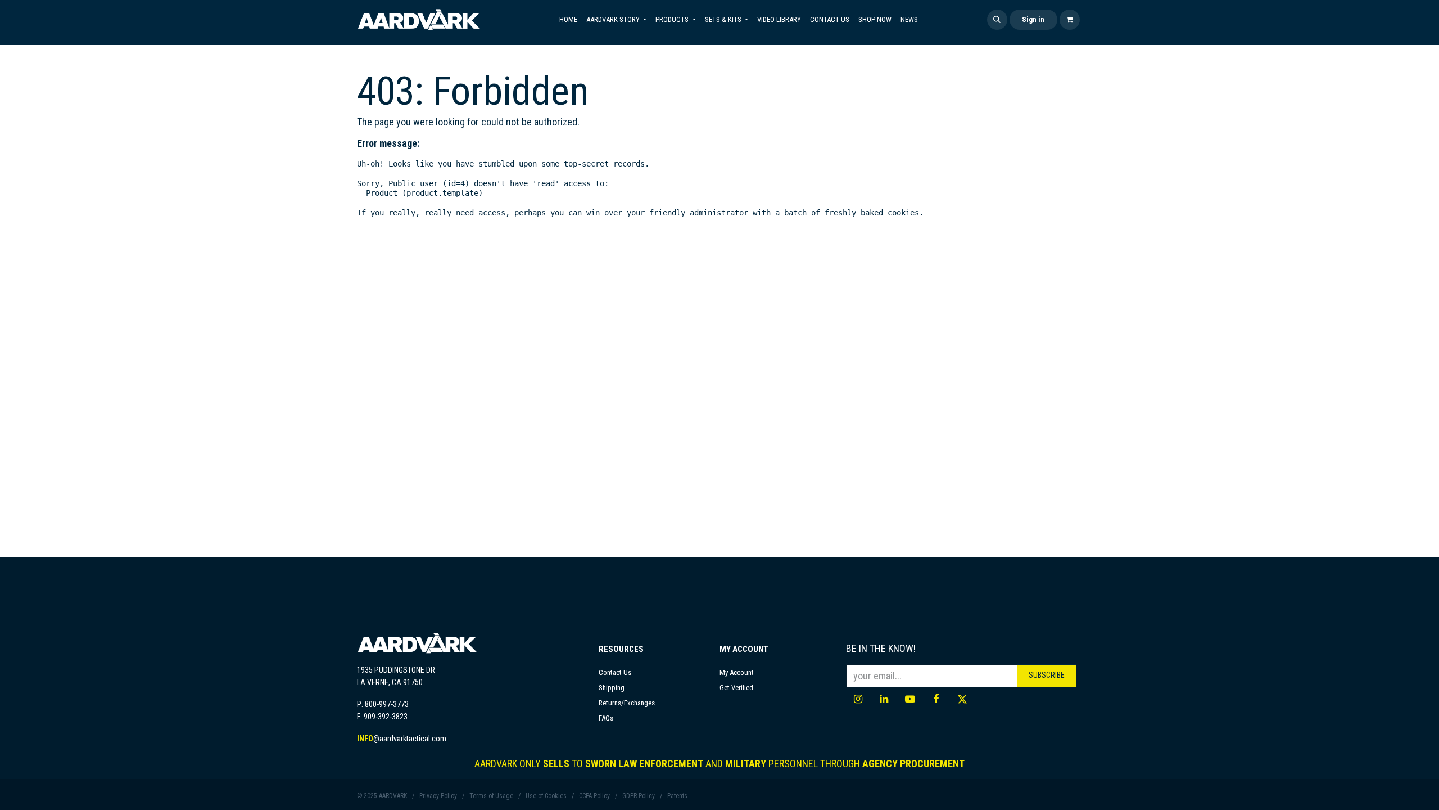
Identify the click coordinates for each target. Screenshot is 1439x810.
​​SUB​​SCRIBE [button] (1047, 675)
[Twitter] (962, 699)
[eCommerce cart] (1070, 20)
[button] (997, 20)
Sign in (1033, 19)
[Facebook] (936, 699)
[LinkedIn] (884, 699)
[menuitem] (568, 20)
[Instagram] (858, 699)
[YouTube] (910, 699)
